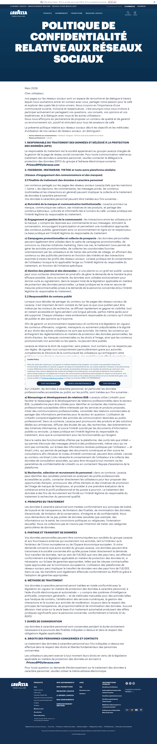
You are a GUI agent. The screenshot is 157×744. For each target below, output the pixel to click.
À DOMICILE (130, 6)
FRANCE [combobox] (128, 691)
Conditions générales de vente (112, 696)
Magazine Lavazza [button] (94, 13)
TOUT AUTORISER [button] (48, 383)
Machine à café (38, 708)
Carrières (82, 693)
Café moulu (37, 692)
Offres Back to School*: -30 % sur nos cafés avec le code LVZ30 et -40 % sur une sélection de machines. (75, 2)
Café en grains (38, 690)
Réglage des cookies (96, 726)
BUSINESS (142, 6)
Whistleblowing (109, 726)
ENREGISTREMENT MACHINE (39, 6)
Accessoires (38, 712)
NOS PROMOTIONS (65, 687)
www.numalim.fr (111, 730)
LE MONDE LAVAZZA (18, 6)
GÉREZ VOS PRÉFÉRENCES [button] (79, 383)
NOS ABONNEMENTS (65, 682)
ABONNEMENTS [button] (61, 13)
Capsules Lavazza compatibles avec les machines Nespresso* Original (43, 700)
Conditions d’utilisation (110, 687)
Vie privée (51, 726)
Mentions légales (82, 726)
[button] (154, 2)
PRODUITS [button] (47, 13)
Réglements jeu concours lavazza (35, 726)
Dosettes (36, 705)
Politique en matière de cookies (65, 726)
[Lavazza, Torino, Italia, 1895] (18, 13)
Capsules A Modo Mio (40, 695)
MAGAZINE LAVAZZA (65, 691)
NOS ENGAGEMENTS (65, 699)
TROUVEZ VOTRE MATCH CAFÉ (64, 6)
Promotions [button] (76, 13)
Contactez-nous (84, 690)
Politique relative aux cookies (52, 378)
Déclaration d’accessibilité (124, 726)
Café (35, 687)
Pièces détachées (39, 715)
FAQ (80, 687)
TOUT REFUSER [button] (109, 383)
